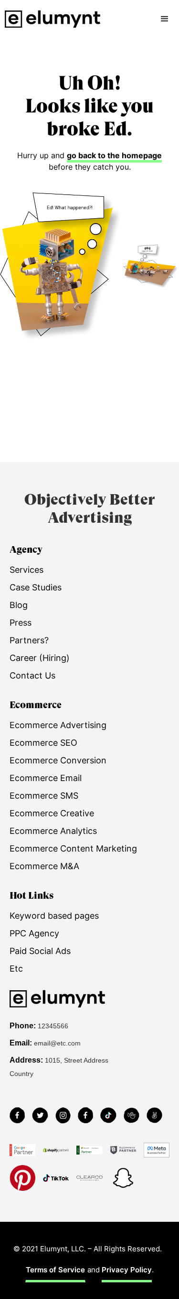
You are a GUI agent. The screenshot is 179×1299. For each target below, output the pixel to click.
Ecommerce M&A (44, 866)
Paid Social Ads (40, 951)
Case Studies (36, 587)
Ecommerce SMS (44, 796)
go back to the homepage (114, 155)
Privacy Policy (127, 1269)
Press (21, 623)
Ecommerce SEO (43, 743)
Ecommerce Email (46, 778)
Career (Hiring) (40, 658)
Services (26, 570)
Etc (16, 969)
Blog (19, 605)
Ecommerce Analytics (53, 831)
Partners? (29, 640)
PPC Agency (34, 933)
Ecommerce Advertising (58, 725)
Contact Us (32, 675)
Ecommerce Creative (52, 813)
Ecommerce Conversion (58, 760)
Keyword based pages (54, 916)
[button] (164, 19)
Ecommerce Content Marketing (73, 848)
